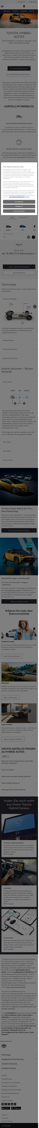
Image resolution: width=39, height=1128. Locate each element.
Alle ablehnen (19, 206)
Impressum (26, 197)
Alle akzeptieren (19, 201)
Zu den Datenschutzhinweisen (17, 197)
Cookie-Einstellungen (19, 211)
